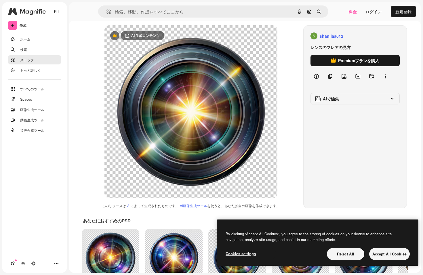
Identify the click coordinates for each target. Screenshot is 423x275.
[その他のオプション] (385, 76)
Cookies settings (241, 253)
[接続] (12, 263)
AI (128, 205)
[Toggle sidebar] (56, 11)
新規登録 (403, 11)
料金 (353, 11)
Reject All (345, 254)
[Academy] (23, 263)
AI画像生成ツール (193, 205)
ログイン (373, 11)
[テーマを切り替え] (33, 263)
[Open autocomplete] (106, 11)
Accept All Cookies (389, 254)
